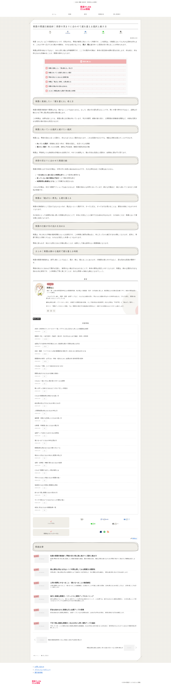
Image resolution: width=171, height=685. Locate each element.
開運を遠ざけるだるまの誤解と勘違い (47, 373)
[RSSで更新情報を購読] (54, 311)
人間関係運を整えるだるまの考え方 (46, 410)
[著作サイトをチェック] (48, 311)
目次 (84, 61)
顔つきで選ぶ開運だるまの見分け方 (46, 492)
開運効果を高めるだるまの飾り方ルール (47, 448)
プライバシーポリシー (43, 670)
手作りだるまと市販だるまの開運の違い (47, 477)
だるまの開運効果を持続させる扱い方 (47, 396)
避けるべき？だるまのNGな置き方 (46, 440)
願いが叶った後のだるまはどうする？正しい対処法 (51, 388)
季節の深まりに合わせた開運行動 (59, 77)
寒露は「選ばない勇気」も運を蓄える (60, 81)
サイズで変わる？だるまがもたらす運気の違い (50, 500)
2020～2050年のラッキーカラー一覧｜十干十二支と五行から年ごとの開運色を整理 (61, 329)
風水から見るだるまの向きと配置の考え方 (48, 455)
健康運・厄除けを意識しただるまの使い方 (48, 418)
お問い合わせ (39, 667)
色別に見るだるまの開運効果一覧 (45, 507)
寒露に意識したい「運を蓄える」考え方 (61, 68)
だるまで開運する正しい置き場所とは (47, 470)
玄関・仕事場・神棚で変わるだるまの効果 (48, 462)
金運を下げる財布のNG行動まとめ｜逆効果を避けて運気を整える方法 (57, 343)
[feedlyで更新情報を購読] (51, 311)
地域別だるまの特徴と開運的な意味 (46, 485)
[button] (120, 32)
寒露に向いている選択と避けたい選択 (60, 72)
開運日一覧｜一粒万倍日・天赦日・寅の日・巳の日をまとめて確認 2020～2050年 (61, 336)
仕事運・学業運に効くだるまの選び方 (47, 425)
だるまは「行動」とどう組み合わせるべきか (49, 366)
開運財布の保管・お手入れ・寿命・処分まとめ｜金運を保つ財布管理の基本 (59, 358)
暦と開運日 (37, 318)
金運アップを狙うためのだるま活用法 (47, 433)
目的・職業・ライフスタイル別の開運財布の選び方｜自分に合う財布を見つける (60, 351)
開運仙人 (50, 288)
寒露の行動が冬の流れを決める (58, 86)
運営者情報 (39, 672)
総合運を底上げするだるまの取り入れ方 (47, 403)
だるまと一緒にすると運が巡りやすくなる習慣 (50, 381)
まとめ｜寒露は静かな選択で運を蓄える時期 (62, 91)
